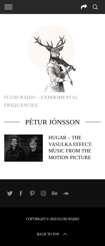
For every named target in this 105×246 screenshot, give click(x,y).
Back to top (48, 234)
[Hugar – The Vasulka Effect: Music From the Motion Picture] (23, 147)
